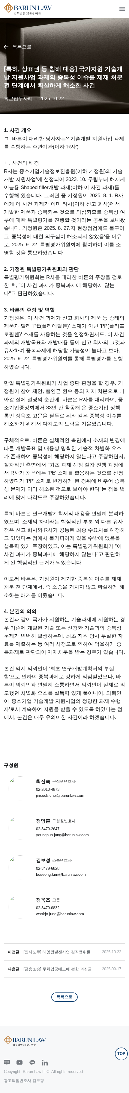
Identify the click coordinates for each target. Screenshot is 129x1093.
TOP (121, 1053)
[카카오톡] (32, 1063)
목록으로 (22, 46)
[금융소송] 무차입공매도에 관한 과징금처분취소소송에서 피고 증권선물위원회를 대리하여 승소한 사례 (60, 969)
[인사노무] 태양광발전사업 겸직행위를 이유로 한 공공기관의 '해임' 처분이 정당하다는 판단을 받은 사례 (60, 952)
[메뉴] (122, 9)
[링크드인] (45, 1063)
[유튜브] (19, 1063)
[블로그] (7, 1063)
